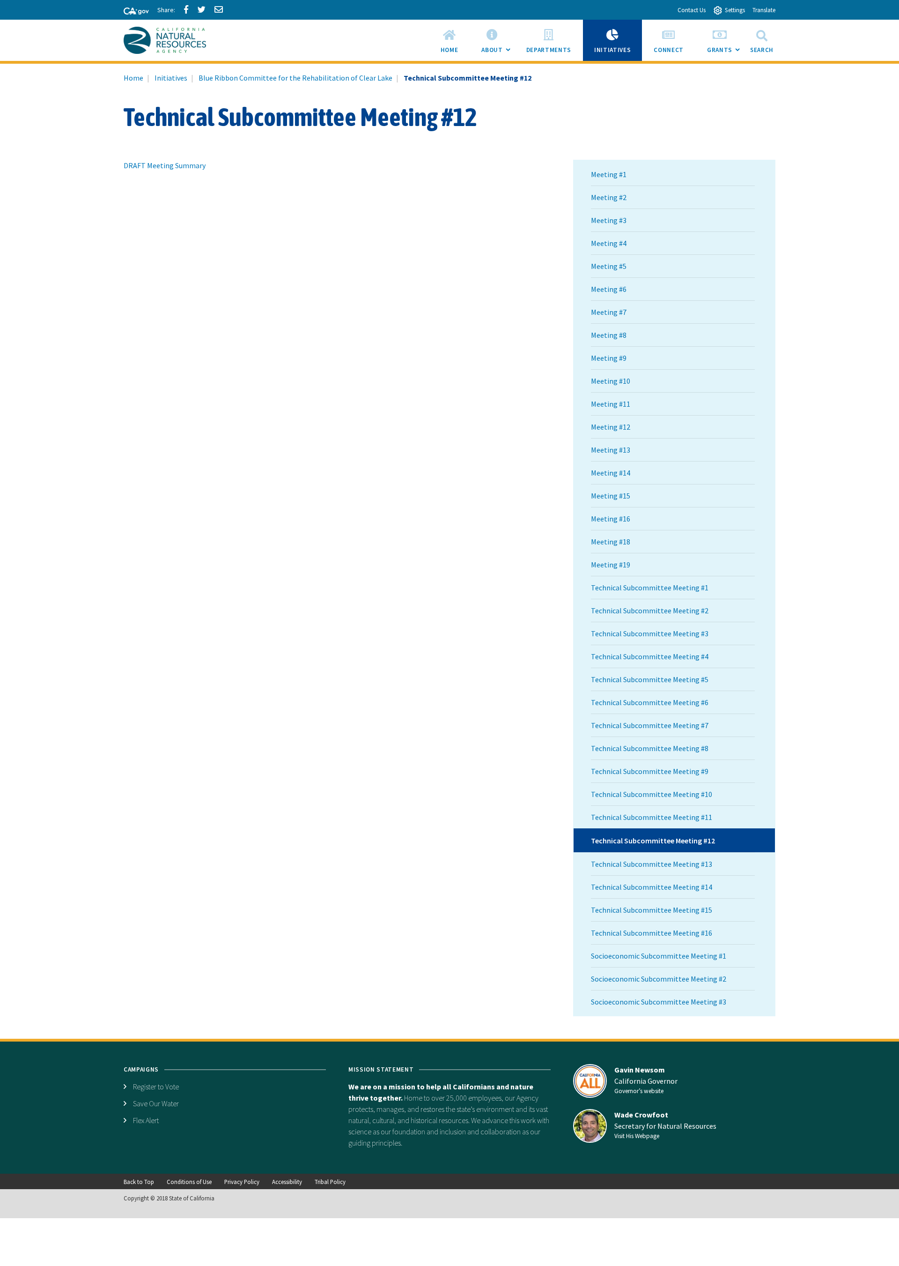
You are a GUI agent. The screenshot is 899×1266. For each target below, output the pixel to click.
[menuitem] (449, 40)
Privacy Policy (241, 1181)
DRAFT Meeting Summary (165, 165)
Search (762, 50)
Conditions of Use (189, 1181)
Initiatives (171, 77)
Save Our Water (156, 1103)
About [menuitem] (497, 53)
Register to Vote (156, 1086)
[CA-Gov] (132, 11)
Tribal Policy (330, 1181)
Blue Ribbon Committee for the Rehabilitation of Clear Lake (295, 77)
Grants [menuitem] (725, 53)
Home (133, 77)
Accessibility (287, 1181)
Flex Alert (146, 1120)
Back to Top (139, 1181)
